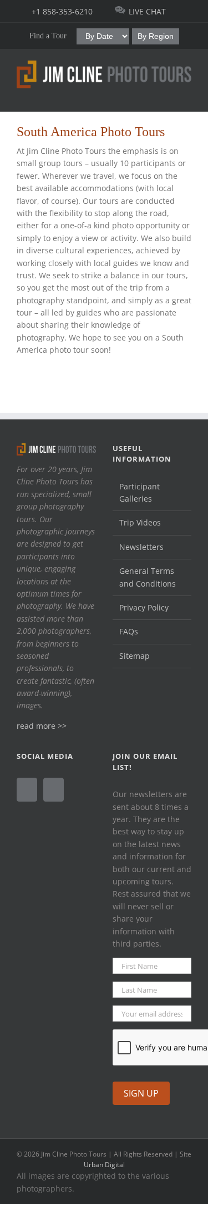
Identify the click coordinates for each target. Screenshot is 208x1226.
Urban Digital (104, 1164)
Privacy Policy (144, 607)
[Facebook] (27, 790)
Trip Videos (140, 522)
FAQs (128, 631)
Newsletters (141, 547)
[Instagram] (53, 790)
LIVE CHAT (147, 11)
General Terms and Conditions (147, 577)
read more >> (42, 725)
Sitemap (134, 655)
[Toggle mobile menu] (186, 94)
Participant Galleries (139, 492)
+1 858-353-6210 (62, 11)
